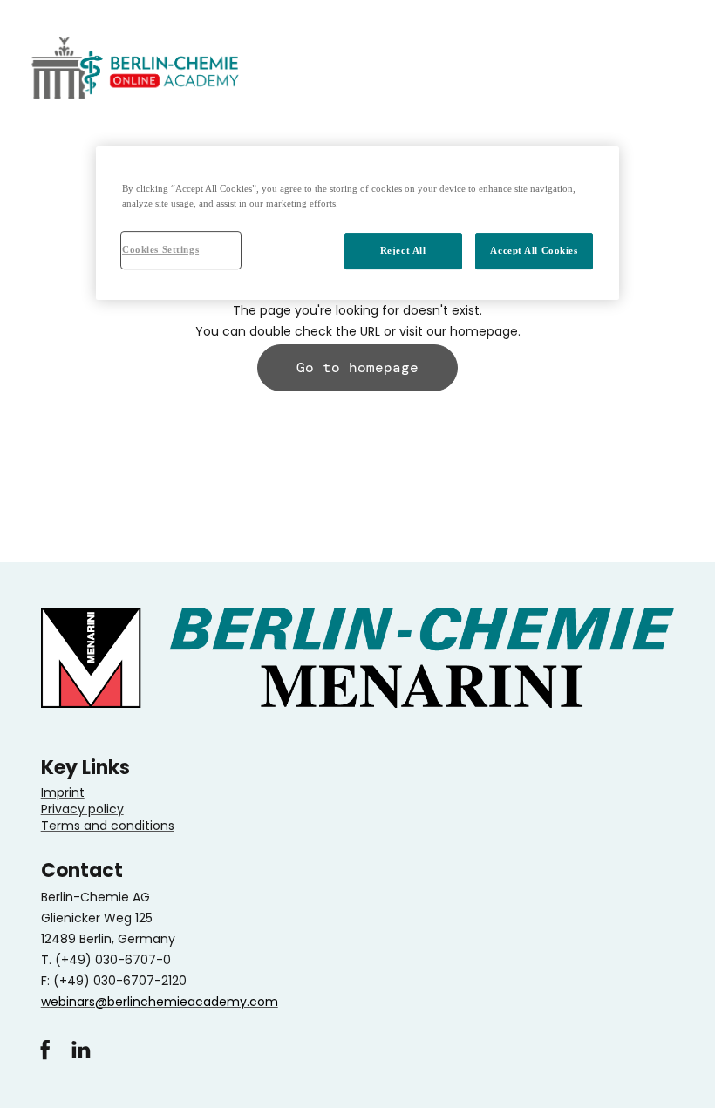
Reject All (403, 250)
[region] (357, 223)
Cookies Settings (160, 249)
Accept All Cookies (533, 250)
